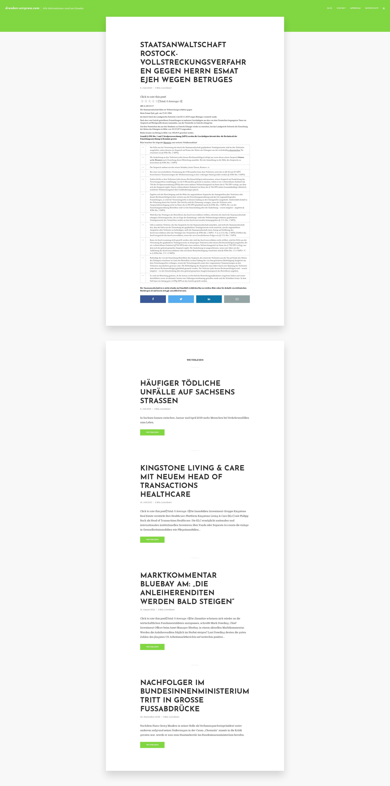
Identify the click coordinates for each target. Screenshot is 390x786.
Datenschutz (371, 8)
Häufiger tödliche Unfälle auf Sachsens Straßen (187, 392)
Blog (329, 8)
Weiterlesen (152, 432)
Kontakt (341, 8)
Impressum (355, 8)
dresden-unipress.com (22, 8)
